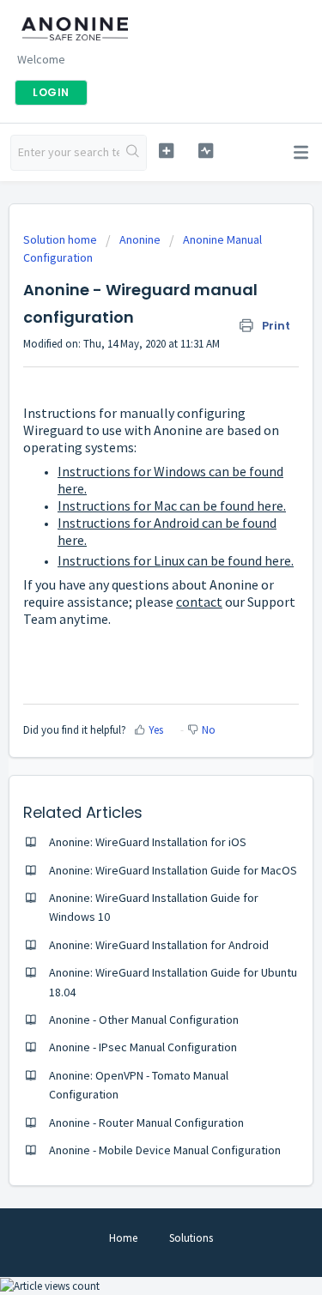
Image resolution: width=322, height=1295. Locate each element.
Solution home (61, 239)
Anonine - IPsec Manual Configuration (143, 1047)
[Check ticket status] (205, 151)
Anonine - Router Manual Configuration (146, 1122)
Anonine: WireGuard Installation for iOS (147, 842)
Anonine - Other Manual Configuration (144, 1019)
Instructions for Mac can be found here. (172, 505)
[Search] (132, 153)
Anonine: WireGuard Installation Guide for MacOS (173, 870)
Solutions (191, 1238)
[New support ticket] (166, 151)
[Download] (129, 643)
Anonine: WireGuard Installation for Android (159, 945)
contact (199, 601)
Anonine (140, 239)
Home (123, 1238)
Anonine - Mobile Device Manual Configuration (165, 1150)
